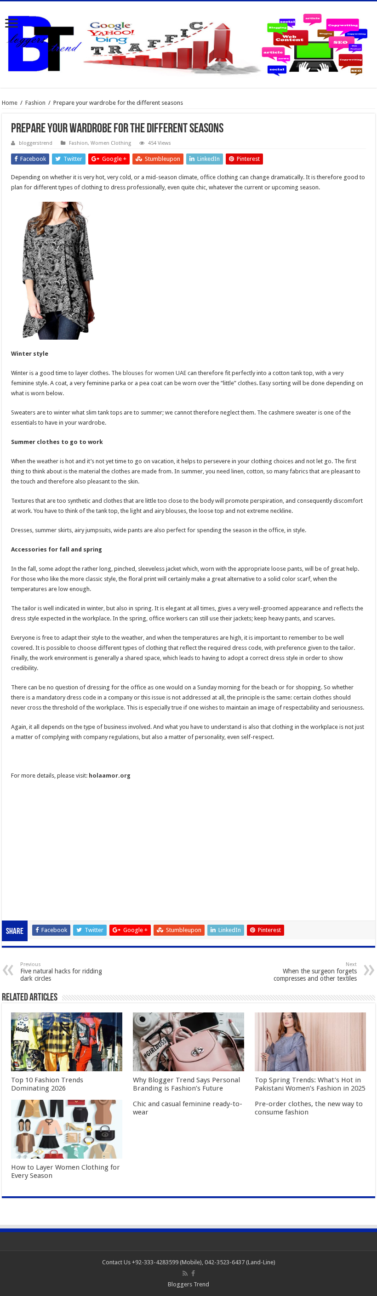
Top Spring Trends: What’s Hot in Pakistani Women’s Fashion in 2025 (310, 1084)
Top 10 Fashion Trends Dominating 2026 (47, 1084)
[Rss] (185, 1273)
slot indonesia (29, 845)
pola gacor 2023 (32, 906)
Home (9, 102)
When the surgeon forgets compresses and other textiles (315, 971)
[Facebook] (193, 1273)
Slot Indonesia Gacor (39, 835)
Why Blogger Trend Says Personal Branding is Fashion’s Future (186, 1084)
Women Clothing (111, 143)
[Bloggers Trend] (188, 43)
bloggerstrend (35, 143)
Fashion (35, 102)
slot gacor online (33, 804)
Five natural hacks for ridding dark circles (61, 971)
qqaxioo (22, 875)
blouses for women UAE (154, 372)
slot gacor (24, 825)
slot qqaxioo (28, 895)
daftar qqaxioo (31, 885)
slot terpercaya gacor (39, 865)
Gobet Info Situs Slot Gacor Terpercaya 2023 (70, 855)
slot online (24, 815)
